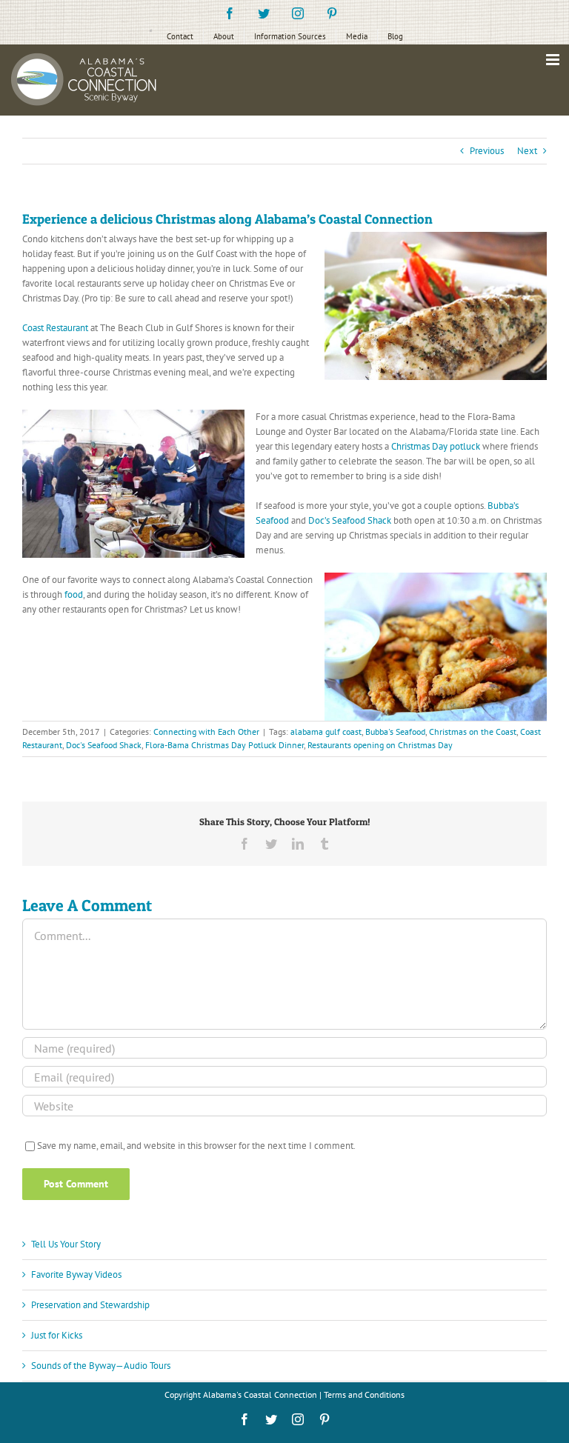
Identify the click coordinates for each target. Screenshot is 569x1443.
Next (527, 150)
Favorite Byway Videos (76, 1274)
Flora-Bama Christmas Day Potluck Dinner (224, 744)
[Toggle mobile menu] (554, 59)
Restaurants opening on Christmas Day (380, 744)
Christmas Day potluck (435, 446)
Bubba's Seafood (395, 731)
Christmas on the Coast (472, 731)
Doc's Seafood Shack (104, 744)
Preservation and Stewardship (90, 1305)
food (73, 594)
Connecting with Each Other (206, 731)
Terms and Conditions (364, 1394)
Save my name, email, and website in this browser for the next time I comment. (196, 1145)
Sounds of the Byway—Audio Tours (100, 1365)
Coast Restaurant (55, 327)
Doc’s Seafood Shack (349, 520)
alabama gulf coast (326, 731)
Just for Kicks (56, 1335)
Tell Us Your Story (66, 1244)
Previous (487, 150)
